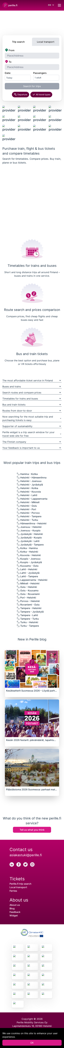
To (10, 61)
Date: (8, 72)
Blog (12, 908)
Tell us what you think (32, 829)
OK (32, 1042)
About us (15, 904)
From (11, 50)
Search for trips (32, 86)
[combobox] (32, 56)
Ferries (13, 890)
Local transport (18, 887)
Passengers (40, 72)
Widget (14, 915)
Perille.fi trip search (20, 883)
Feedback (15, 911)
